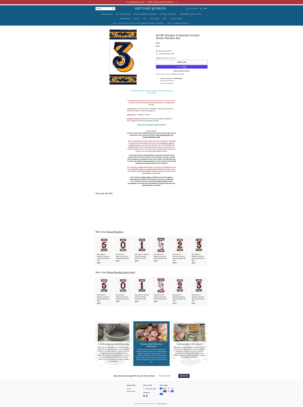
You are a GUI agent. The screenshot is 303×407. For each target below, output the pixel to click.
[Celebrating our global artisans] (113, 332)
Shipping (158, 58)
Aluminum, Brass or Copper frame (144, 169)
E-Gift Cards (176, 19)
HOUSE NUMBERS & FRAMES (145, 14)
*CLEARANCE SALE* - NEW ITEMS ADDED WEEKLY (150, 2)
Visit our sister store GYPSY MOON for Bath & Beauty (138, 23)
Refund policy (131, 391)
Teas (145, 19)
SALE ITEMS (155, 19)
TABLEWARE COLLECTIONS (191, 14)
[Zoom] (123, 57)
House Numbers (115, 232)
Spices (137, 19)
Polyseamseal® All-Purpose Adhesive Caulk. (158, 136)
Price (158, 43)
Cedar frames (162, 181)
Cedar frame (146, 177)
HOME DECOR (107, 14)
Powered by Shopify (161, 403)
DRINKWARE (125, 19)
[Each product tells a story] (189, 332)
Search (129, 389)
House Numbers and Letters (121, 272)
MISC (165, 19)
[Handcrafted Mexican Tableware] (151, 332)
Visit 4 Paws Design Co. (178, 23)
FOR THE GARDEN (123, 14)
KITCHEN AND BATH (168, 14)
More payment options (182, 71)
